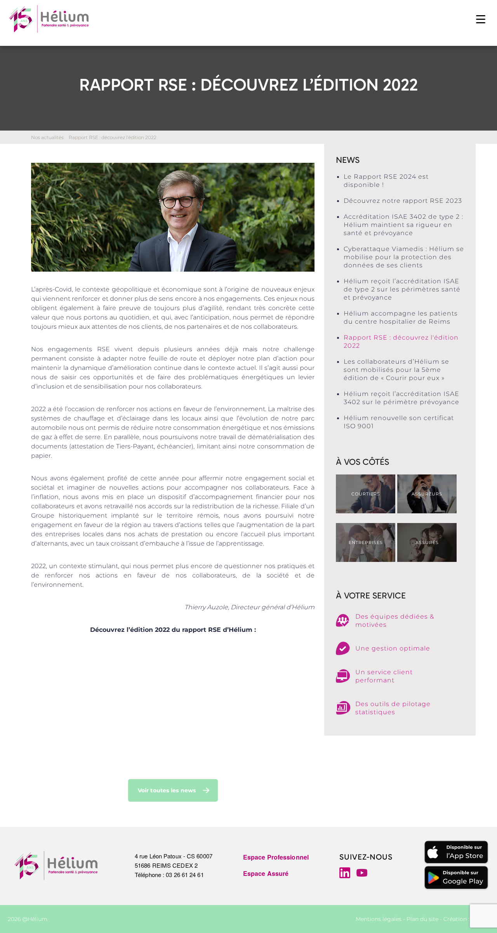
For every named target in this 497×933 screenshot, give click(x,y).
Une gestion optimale (392, 648)
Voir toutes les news (167, 790)
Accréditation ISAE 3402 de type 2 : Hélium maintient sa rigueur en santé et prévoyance (403, 225)
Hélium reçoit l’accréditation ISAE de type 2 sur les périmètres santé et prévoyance (402, 289)
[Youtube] (361, 872)
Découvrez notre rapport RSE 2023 (403, 200)
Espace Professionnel (276, 857)
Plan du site (422, 919)
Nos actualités (47, 137)
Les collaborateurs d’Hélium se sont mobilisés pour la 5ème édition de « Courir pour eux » (396, 370)
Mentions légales (378, 919)
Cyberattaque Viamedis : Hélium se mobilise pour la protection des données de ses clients (404, 257)
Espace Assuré (265, 873)
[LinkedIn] (344, 872)
